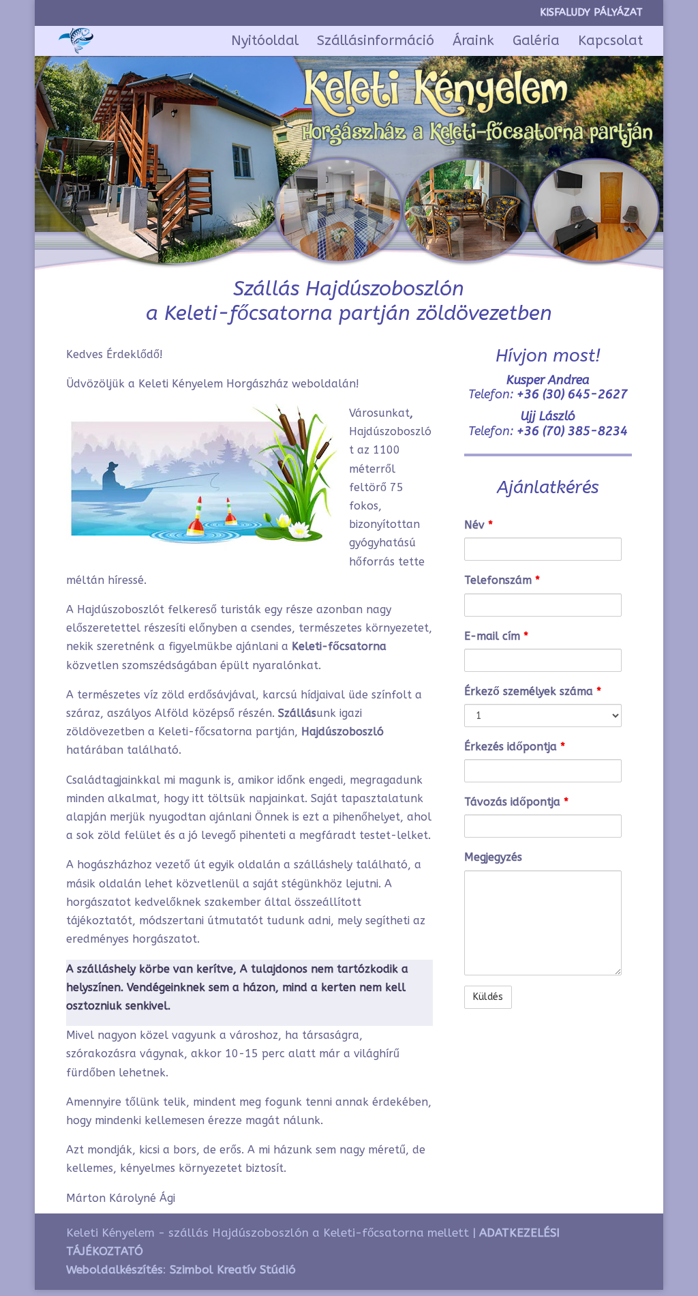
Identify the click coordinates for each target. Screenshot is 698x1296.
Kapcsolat (610, 42)
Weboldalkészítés (114, 1269)
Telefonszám (502, 580)
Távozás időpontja (516, 801)
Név (478, 524)
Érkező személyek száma (532, 691)
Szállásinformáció (375, 42)
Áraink (473, 42)
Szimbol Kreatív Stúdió (233, 1269)
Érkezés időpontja (514, 746)
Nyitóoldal (265, 42)
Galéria (536, 42)
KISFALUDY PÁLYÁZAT (591, 13)
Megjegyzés (493, 857)
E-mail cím (496, 636)
